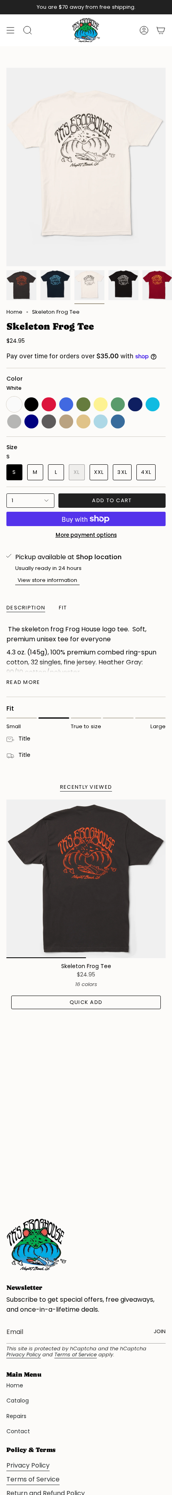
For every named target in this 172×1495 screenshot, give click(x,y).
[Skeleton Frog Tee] (86, 879)
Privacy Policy (23, 1354)
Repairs (16, 1416)
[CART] (160, 30)
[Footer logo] (36, 1244)
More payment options (86, 535)
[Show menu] (10, 30)
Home (14, 312)
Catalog (17, 1401)
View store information (47, 580)
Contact (18, 1431)
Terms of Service (75, 1354)
